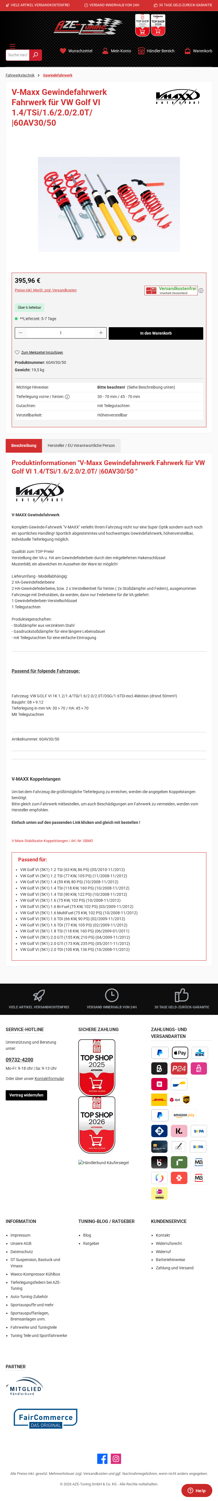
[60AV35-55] (109, 204)
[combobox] (18, 55)
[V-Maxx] (178, 109)
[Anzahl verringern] (20, 333)
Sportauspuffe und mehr (32, 1305)
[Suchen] (35, 55)
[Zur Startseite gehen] (88, 26)
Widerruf (163, 1251)
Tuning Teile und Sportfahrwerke (39, 1335)
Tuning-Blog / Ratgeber (106, 1221)
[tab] (24, 446)
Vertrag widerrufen (26, 1095)
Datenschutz (22, 1251)
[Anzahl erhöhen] (101, 333)
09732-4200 (19, 1060)
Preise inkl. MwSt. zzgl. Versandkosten (46, 290)
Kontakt (163, 1235)
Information (21, 1221)
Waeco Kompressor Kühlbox (35, 1274)
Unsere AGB (21, 1243)
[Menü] (12, 45)
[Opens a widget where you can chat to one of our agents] (196, 1491)
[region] (109, 204)
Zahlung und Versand (175, 1268)
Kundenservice (168, 1221)
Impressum (20, 1235)
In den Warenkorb (156, 333)
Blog (87, 1235)
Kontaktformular (49, 1078)
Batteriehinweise (170, 1259)
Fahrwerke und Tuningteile (34, 1327)
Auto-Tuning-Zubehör (29, 1296)
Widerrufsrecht (169, 1243)
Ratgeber (91, 1243)
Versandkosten (95, 1473)
